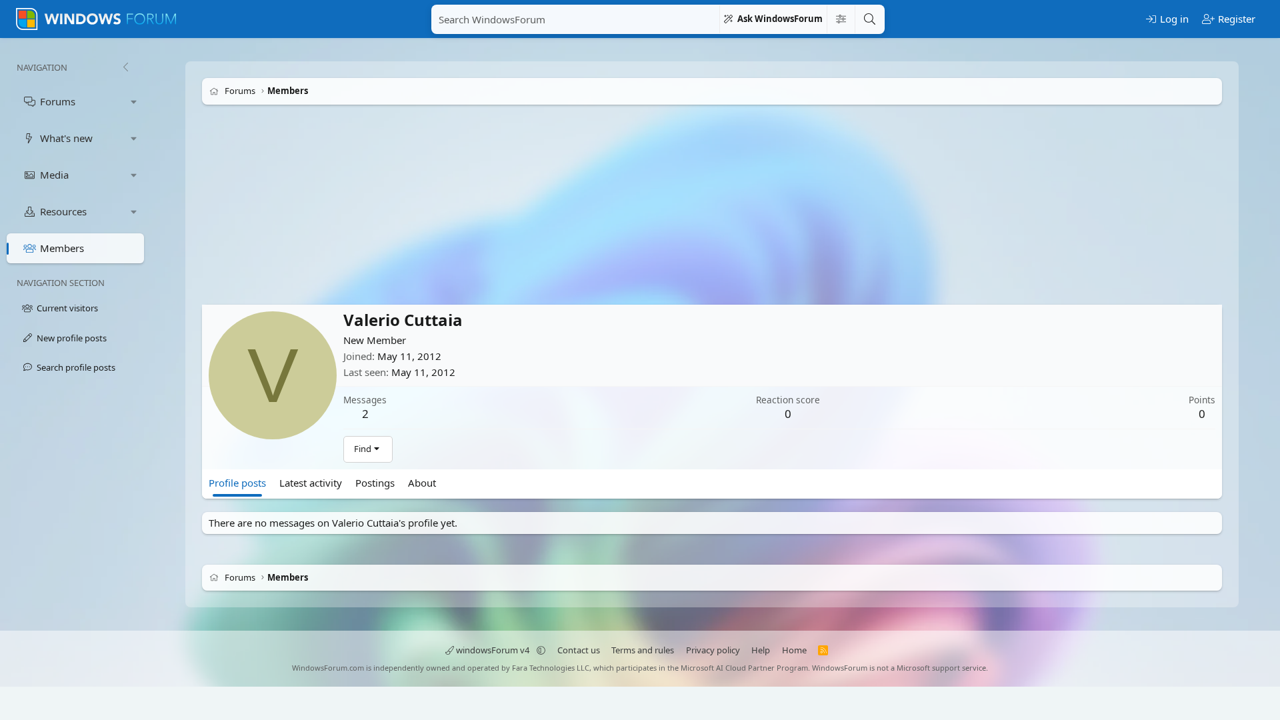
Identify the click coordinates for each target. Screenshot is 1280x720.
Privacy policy (713, 650)
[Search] (869, 19)
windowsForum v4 (492, 650)
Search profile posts (76, 367)
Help (760, 650)
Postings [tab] (375, 482)
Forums (57, 101)
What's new (66, 138)
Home (794, 650)
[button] (134, 102)
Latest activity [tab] (310, 482)
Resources (63, 211)
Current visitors (67, 308)
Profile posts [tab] (237, 482)
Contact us (578, 650)
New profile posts (72, 338)
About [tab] (422, 482)
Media (54, 174)
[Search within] (841, 19)
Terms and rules (642, 650)
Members (62, 248)
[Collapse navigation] (125, 67)
